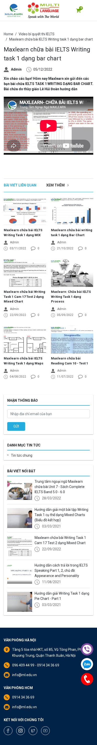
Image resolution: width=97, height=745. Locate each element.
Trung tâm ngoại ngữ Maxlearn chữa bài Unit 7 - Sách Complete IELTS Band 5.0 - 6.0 (60, 487)
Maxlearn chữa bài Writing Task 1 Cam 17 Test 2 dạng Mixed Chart (24, 296)
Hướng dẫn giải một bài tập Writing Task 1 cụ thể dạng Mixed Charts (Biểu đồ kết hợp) (61, 515)
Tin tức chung (21, 455)
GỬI (16, 426)
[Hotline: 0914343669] (87, 679)
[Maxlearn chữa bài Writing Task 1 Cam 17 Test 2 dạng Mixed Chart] (25, 273)
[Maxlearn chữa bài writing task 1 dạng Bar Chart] (72, 211)
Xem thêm (55, 185)
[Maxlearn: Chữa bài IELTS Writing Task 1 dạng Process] (72, 273)
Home (8, 34)
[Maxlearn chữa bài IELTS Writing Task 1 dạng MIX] (25, 211)
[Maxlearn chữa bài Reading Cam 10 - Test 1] (72, 339)
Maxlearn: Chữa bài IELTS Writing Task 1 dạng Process (71, 296)
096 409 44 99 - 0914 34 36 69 (35, 665)
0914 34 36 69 (23, 697)
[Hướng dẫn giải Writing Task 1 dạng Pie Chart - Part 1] (19, 602)
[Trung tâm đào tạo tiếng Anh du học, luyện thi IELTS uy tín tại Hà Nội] (14, 10)
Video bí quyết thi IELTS (36, 34)
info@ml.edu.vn (24, 675)
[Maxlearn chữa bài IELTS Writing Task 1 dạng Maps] (25, 339)
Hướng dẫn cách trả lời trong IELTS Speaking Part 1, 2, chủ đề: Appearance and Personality (61, 570)
